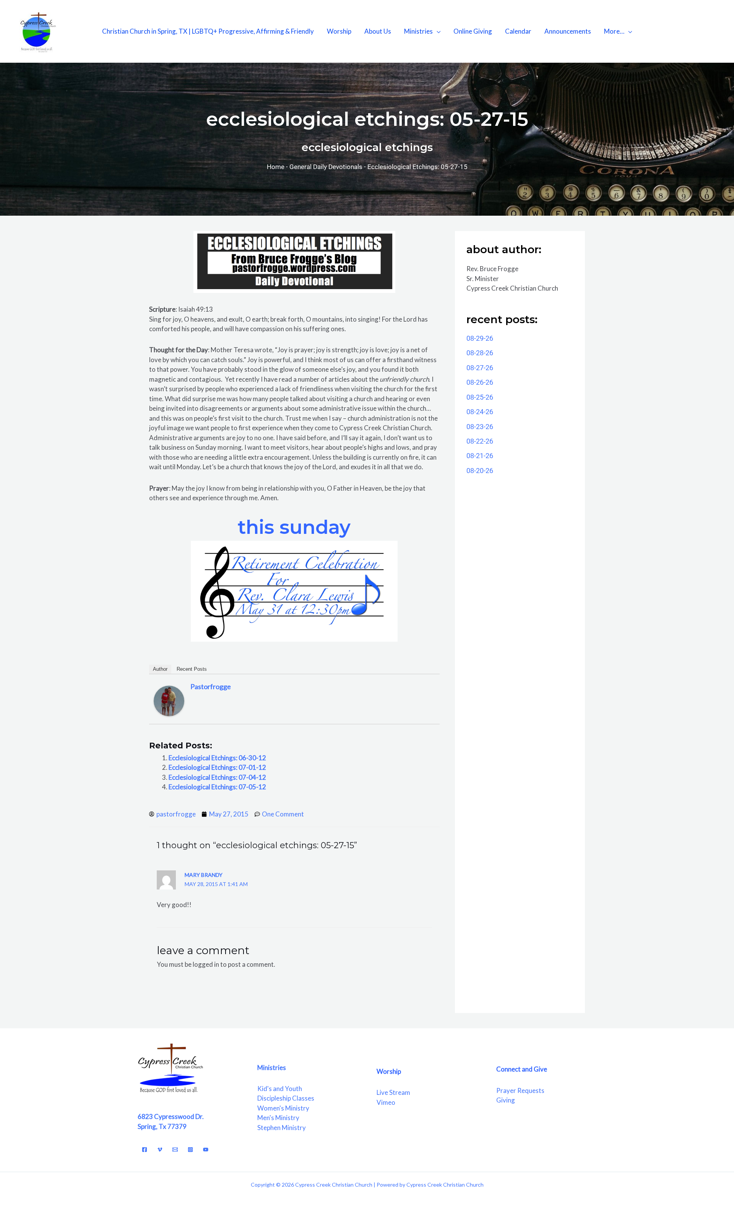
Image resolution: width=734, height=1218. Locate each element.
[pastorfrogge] (169, 700)
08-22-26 (479, 441)
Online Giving (472, 31)
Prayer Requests (520, 1090)
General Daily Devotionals (325, 167)
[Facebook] (144, 1149)
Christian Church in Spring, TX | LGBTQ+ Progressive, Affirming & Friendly (208, 31)
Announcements (567, 31)
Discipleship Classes (285, 1098)
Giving (505, 1100)
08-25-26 (479, 397)
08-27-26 (479, 368)
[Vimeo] (160, 1149)
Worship (339, 31)
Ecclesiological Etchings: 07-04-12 (217, 777)
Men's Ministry (278, 1118)
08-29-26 (479, 338)
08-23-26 (479, 427)
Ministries (418, 31)
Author (160, 669)
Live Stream (393, 1092)
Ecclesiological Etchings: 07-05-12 (217, 787)
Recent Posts (192, 669)
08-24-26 (479, 412)
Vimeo (386, 1102)
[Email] (175, 1149)
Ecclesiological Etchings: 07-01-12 (217, 767)
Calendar (518, 31)
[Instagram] (190, 1149)
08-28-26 (479, 353)
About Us (377, 31)
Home (275, 167)
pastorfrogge (210, 686)
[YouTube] (206, 1149)
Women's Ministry (283, 1108)
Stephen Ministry (281, 1128)
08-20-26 (479, 471)
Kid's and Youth (279, 1089)
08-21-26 (479, 456)
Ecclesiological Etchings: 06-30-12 (217, 758)
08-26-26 (479, 382)
